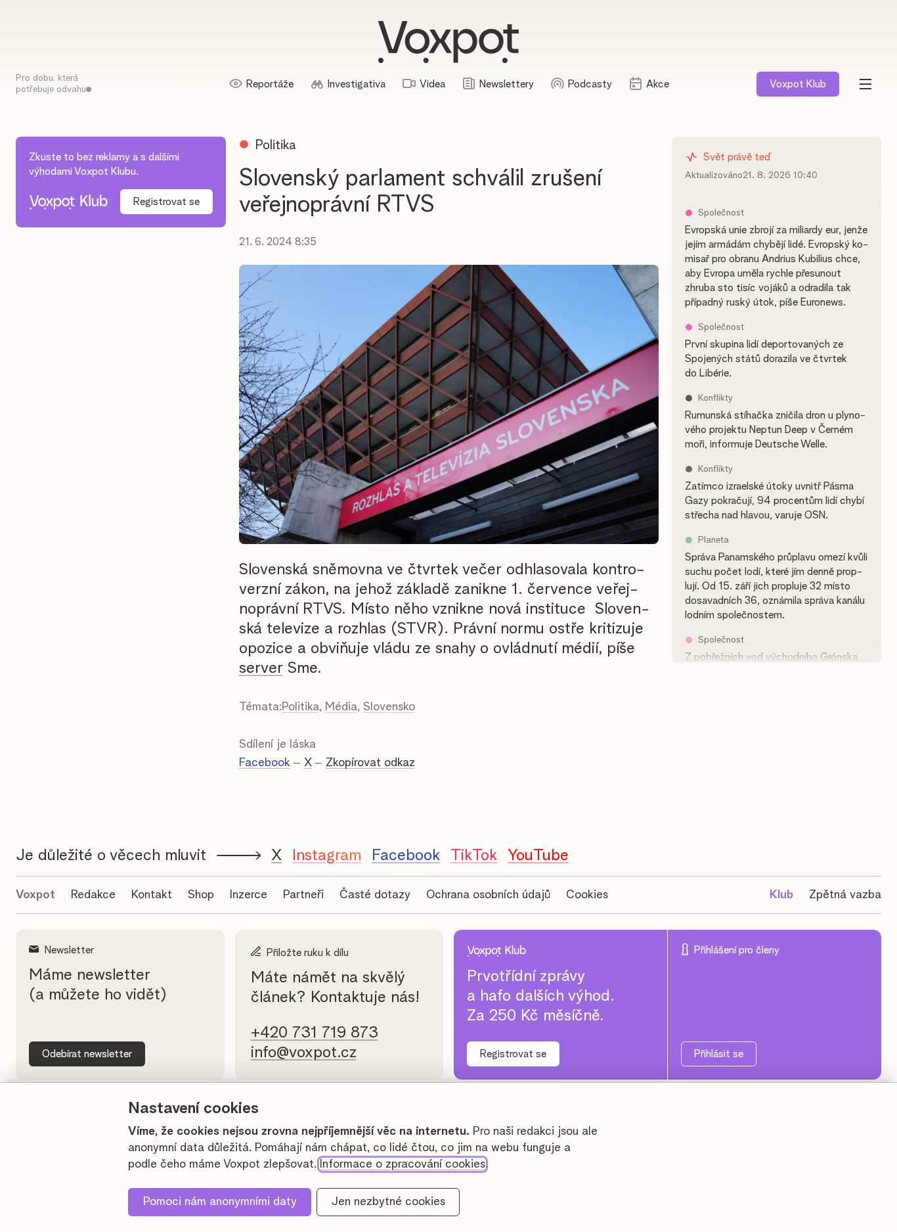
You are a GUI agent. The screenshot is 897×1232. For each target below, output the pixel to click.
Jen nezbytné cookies (388, 1202)
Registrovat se (166, 201)
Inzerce (248, 895)
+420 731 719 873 (314, 1033)
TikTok (473, 855)
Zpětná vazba (845, 895)
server (261, 668)
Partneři (303, 895)
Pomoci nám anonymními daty (220, 1202)
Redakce (93, 895)
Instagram (326, 855)
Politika (300, 707)
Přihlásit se (718, 1054)
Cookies (587, 895)
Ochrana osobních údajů (488, 895)
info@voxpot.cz (304, 1053)
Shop (201, 895)
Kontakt (151, 895)
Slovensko (389, 707)
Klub (798, 84)
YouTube (538, 855)
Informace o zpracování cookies (402, 1164)
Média (341, 707)
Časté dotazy (374, 895)
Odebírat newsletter (87, 1054)
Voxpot (35, 895)
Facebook (264, 763)
